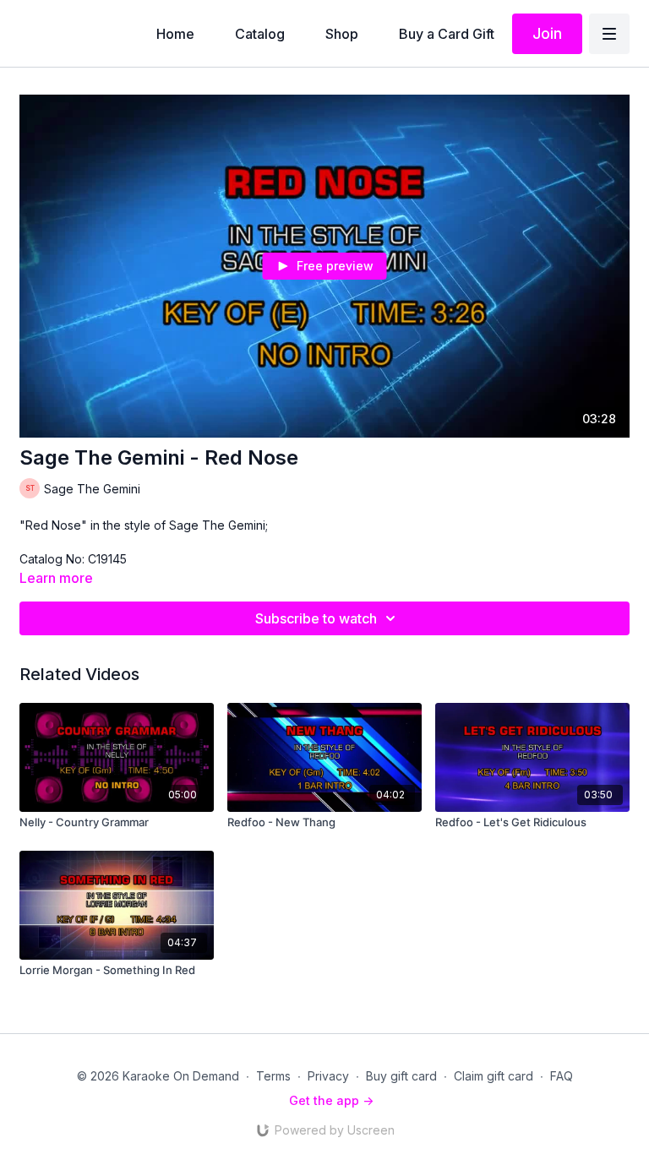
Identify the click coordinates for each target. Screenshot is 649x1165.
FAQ (561, 1076)
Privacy (328, 1076)
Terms (273, 1076)
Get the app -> (331, 1100)
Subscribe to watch (316, 618)
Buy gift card (401, 1076)
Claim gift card (493, 1076)
